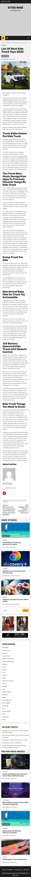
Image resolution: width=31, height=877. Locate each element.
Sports (4, 714)
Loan (3, 689)
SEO (3, 708)
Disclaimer (26, 869)
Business (4, 653)
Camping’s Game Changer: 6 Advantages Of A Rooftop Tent (23, 509)
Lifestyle (3, 45)
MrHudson (13, 547)
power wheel (15, 500)
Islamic (4, 683)
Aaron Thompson (16, 575)
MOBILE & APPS (6, 692)
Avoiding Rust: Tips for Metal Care (11, 743)
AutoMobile (5, 647)
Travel (4, 719)
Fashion (4, 670)
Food (3, 672)
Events (4, 667)
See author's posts (10, 488)
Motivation (5, 695)
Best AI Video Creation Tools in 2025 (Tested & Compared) (15, 803)
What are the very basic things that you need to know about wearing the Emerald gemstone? (9, 510)
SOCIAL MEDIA (6, 711)
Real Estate (5, 706)
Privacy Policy (18, 869)
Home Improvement (8, 681)
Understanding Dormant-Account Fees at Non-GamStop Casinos (15, 775)
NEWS (4, 697)
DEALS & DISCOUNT (8, 658)
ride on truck (23, 500)
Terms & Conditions (7, 869)
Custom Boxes (6, 656)
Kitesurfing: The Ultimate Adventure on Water (12, 543)
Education (5, 664)
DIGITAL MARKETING (8, 661)
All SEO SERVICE (23, 873)
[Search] (28, 38)
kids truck (8, 500)
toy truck (5, 502)
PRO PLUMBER (6, 703)
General (4, 675)
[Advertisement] (15, 25)
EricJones (12, 59)
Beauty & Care (6, 650)
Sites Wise (15, 7)
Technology (5, 717)
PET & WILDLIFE (6, 700)
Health (4, 678)
